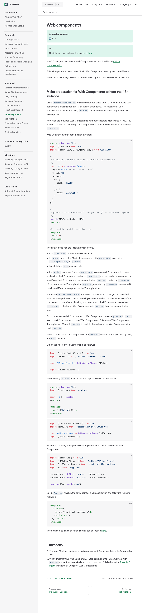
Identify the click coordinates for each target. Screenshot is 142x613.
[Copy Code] (128, 143)
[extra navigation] (136, 4)
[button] (18, 12)
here (90, 53)
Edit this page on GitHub (61, 578)
